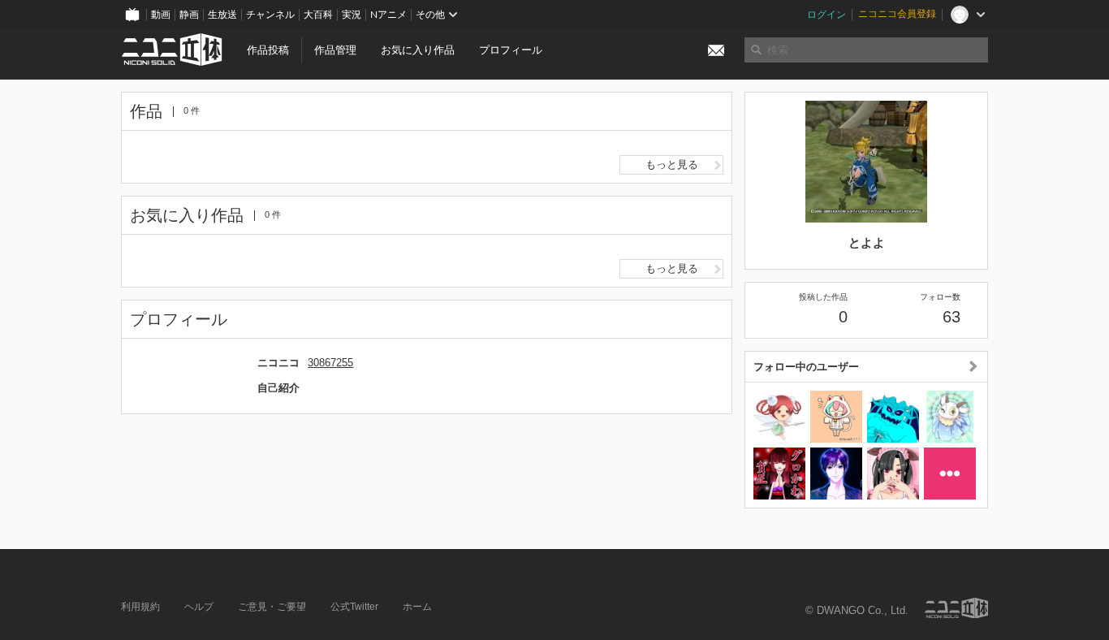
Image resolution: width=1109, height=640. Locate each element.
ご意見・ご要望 (272, 606)
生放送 (222, 14)
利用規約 (140, 606)
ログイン (826, 14)
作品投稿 (268, 50)
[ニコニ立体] (956, 608)
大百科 (318, 14)
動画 (160, 14)
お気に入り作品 (418, 50)
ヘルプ (199, 606)
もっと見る (671, 164)
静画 (189, 14)
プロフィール (510, 50)
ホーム (417, 606)
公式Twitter (354, 606)
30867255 (330, 363)
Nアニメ (388, 14)
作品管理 (335, 50)
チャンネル (270, 14)
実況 (351, 14)
